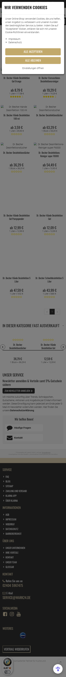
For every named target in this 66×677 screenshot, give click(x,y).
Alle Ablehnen (33, 60)
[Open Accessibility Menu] (58, 669)
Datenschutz (15, 42)
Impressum (14, 39)
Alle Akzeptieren (33, 52)
